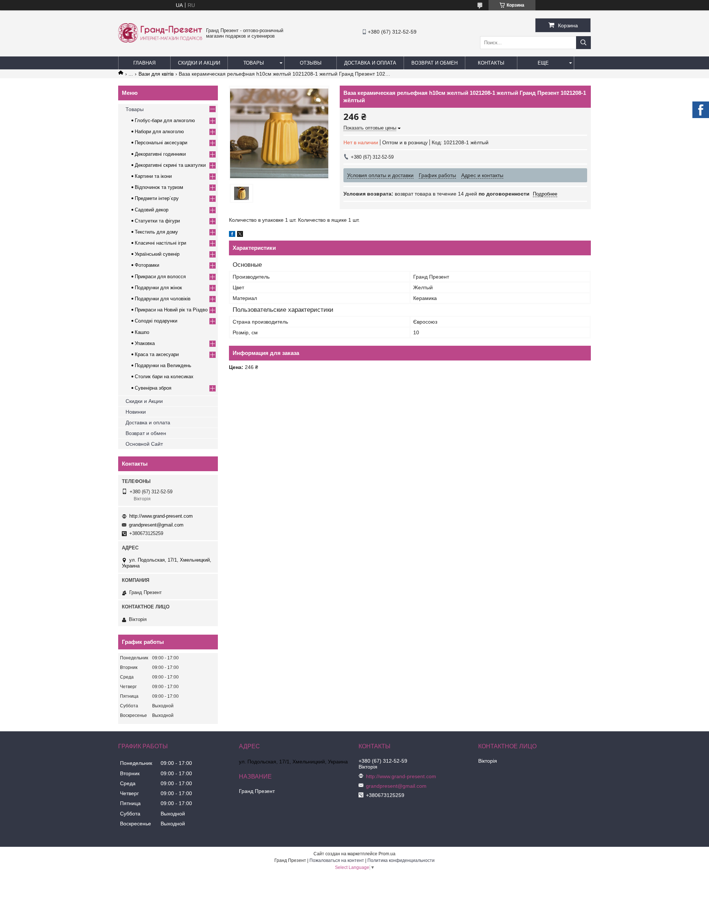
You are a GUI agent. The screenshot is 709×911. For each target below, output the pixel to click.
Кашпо (142, 332)
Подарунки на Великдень (163, 365)
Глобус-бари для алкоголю (165, 120)
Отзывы (311, 63)
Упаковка (145, 343)
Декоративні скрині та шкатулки (170, 165)
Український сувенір (157, 254)
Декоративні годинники (160, 154)
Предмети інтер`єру (157, 198)
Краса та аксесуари (157, 354)
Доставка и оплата (148, 422)
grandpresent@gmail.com (156, 525)
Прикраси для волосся (160, 276)
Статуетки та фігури (157, 221)
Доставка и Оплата (370, 63)
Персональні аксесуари (161, 142)
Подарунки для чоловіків (163, 298)
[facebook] (232, 235)
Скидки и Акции (199, 63)
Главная (144, 63)
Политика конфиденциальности (401, 860)
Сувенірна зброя (153, 388)
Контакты (491, 63)
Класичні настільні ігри (160, 243)
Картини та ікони (153, 176)
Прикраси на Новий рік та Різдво (171, 310)
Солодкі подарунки (156, 321)
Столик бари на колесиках (164, 376)
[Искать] (583, 42)
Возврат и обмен (434, 63)
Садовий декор (151, 210)
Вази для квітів (156, 74)
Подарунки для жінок (158, 287)
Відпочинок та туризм (159, 187)
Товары (253, 63)
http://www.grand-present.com (161, 516)
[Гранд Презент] (160, 41)
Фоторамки (147, 265)
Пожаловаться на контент (336, 860)
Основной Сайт (144, 444)
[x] (240, 235)
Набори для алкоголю (159, 131)
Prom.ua (387, 853)
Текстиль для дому (156, 232)
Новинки (136, 412)
